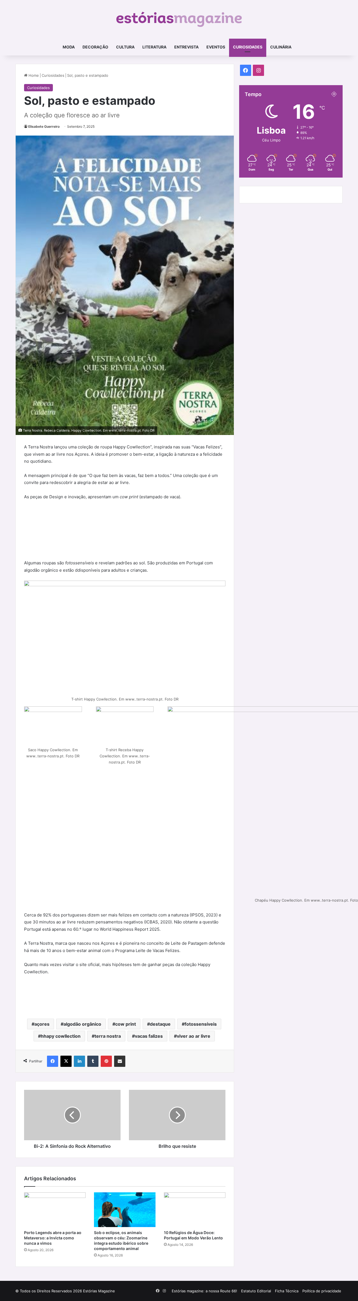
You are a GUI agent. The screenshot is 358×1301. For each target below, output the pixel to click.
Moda (69, 47)
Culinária (280, 47)
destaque (160, 1024)
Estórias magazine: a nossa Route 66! (204, 1291)
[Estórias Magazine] (179, 19)
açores (42, 1024)
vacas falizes (149, 1036)
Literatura (154, 47)
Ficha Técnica (286, 1291)
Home (33, 75)
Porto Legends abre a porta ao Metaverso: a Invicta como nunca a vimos (52, 1238)
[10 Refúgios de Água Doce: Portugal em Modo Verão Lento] (194, 1209)
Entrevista (186, 47)
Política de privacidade (321, 1291)
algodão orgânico (82, 1024)
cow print (125, 1024)
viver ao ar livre (193, 1036)
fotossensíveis (201, 1024)
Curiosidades (247, 47)
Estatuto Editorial (256, 1291)
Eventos (215, 47)
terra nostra (108, 1036)
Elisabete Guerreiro (44, 126)
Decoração (95, 47)
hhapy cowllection (61, 1036)
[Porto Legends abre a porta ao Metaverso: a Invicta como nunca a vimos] (55, 1209)
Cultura (125, 47)
